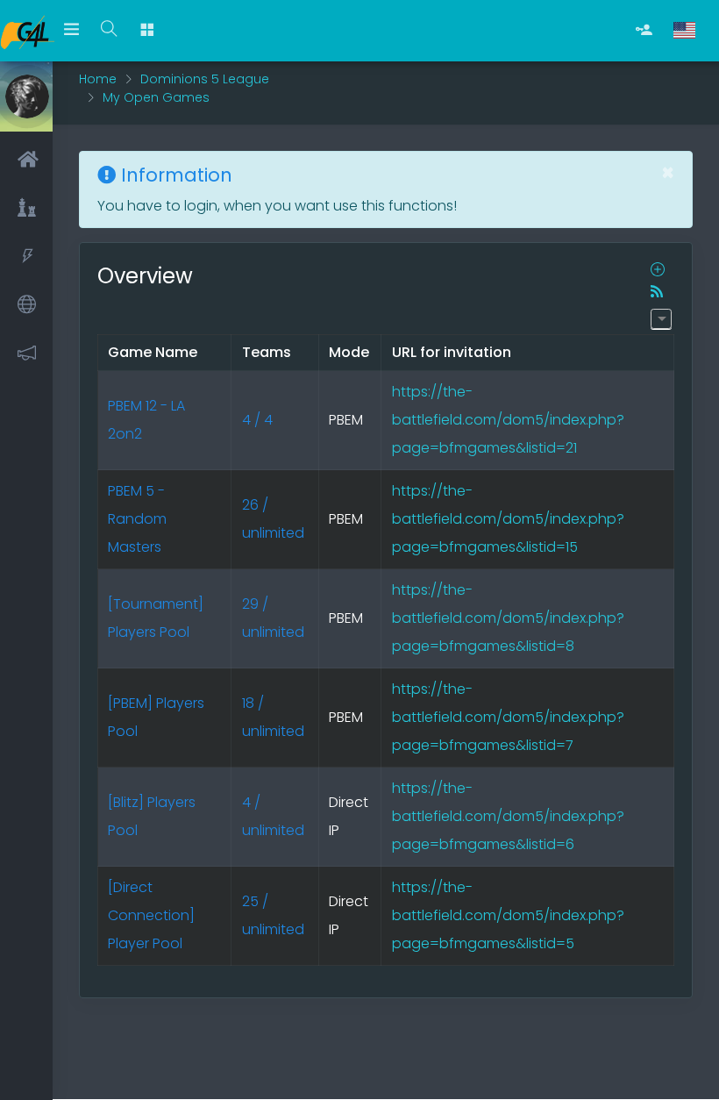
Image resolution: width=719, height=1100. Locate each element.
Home (98, 79)
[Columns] (661, 319)
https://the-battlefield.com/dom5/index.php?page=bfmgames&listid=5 (508, 915)
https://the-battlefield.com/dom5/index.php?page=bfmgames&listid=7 (508, 717)
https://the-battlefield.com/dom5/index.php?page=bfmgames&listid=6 (508, 816)
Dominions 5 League (204, 79)
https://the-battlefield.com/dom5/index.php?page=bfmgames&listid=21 (508, 420)
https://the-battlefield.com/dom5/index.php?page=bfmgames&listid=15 (508, 519)
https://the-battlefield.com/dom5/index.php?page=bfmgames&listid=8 (508, 618)
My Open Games (156, 97)
